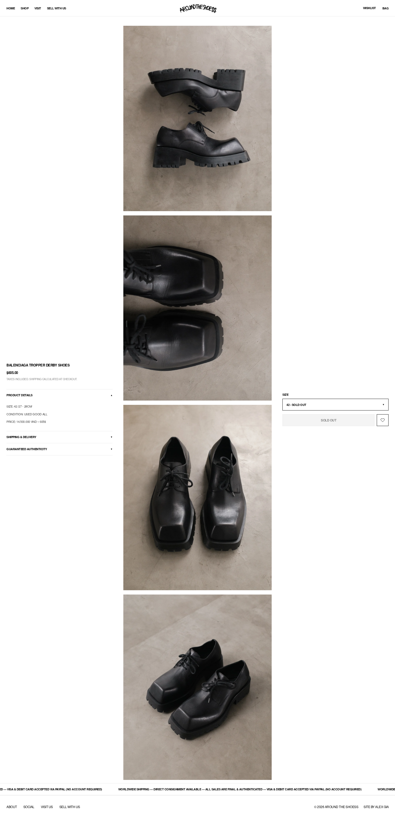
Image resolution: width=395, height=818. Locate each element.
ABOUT (11, 806)
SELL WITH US (69, 806)
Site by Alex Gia (376, 806)
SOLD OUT (328, 420)
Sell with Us (56, 8)
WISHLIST (369, 8)
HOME (10, 8)
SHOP (24, 8)
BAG (385, 8)
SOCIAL (28, 806)
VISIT (37, 8)
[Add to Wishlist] (383, 420)
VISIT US (47, 806)
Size (285, 395)
